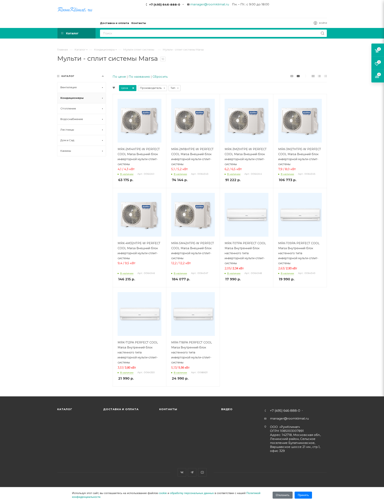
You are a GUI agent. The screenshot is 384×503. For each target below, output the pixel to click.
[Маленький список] (292, 76)
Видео (227, 409)
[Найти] (322, 33)
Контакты (168, 409)
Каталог (64, 409)
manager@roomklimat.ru (209, 4)
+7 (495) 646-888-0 (164, 4)
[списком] (319, 76)
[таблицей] (325, 76)
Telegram (192, 472)
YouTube (202, 472)
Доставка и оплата (121, 409)
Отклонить (282, 495)
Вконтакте (182, 472)
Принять (303, 495)
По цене (119, 76)
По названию (139, 76)
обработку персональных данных (192, 493)
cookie (163, 493)
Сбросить (160, 76)
